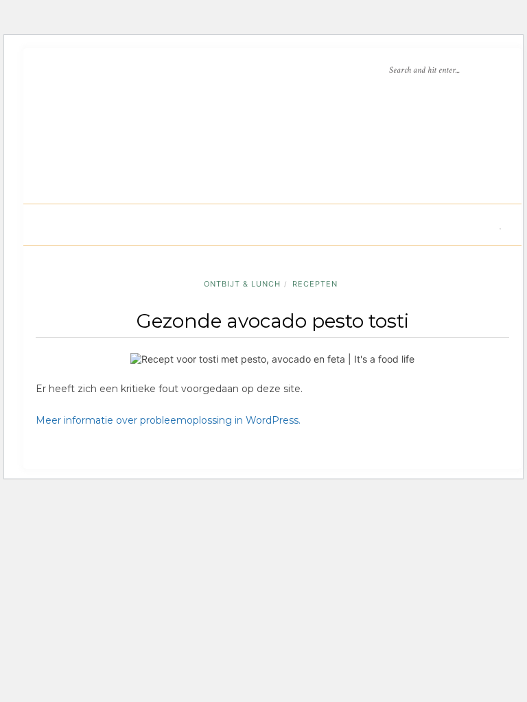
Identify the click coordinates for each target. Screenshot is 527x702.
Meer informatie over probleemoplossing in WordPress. (168, 420)
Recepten (315, 284)
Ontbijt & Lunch (242, 284)
